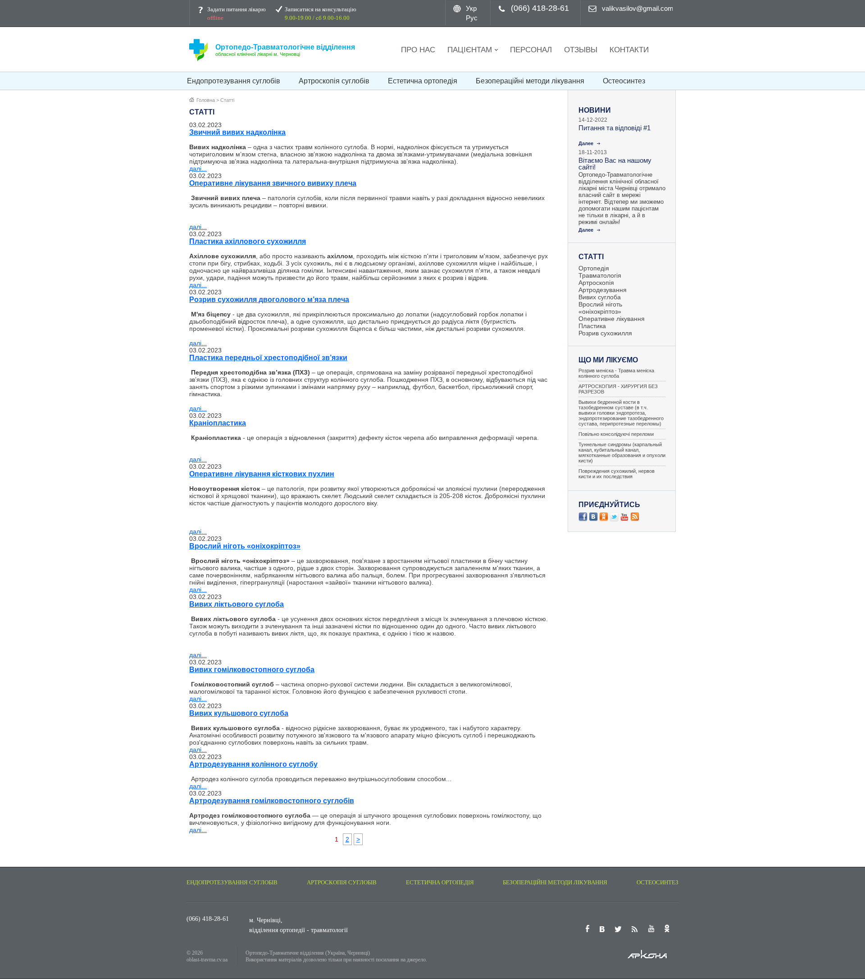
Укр (471, 8)
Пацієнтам (469, 50)
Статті (591, 257)
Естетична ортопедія (422, 81)
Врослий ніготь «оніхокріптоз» (244, 546)
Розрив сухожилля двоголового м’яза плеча (269, 299)
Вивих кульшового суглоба (238, 713)
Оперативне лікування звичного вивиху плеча (272, 183)
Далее (585, 143)
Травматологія (599, 275)
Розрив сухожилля (605, 333)
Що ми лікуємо (608, 360)
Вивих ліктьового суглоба (236, 604)
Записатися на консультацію (320, 13)
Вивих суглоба (599, 297)
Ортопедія (593, 268)
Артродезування (602, 289)
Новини (594, 110)
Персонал (531, 50)
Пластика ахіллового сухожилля (247, 241)
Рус (472, 18)
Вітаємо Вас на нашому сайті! (614, 163)
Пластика (592, 325)
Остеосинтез (624, 81)
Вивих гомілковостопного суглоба (251, 669)
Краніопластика (217, 423)
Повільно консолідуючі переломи (616, 434)
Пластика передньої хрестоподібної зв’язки (268, 357)
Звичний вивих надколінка (237, 132)
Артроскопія (596, 282)
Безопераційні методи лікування (530, 81)
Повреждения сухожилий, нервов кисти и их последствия (616, 473)
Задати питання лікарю (236, 13)
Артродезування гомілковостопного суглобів (271, 801)
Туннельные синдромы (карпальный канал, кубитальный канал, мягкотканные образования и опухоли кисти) (621, 452)
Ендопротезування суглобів (233, 81)
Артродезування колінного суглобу (253, 764)
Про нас (418, 50)
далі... (198, 168)
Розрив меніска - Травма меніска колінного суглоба (616, 373)
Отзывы (580, 50)
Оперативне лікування (611, 318)
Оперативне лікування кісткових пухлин (261, 474)
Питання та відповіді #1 (614, 128)
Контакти (629, 50)
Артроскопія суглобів (334, 81)
